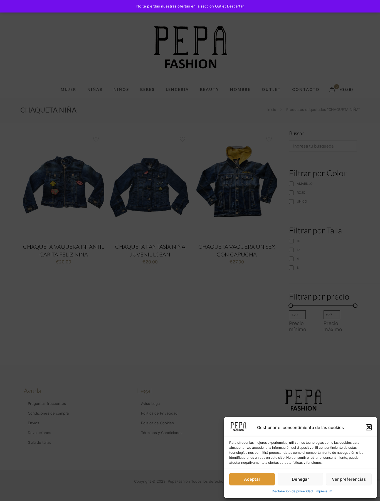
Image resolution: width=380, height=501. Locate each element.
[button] (369, 427)
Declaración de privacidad (292, 491)
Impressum (323, 491)
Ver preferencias (349, 479)
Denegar (300, 479)
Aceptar (252, 479)
